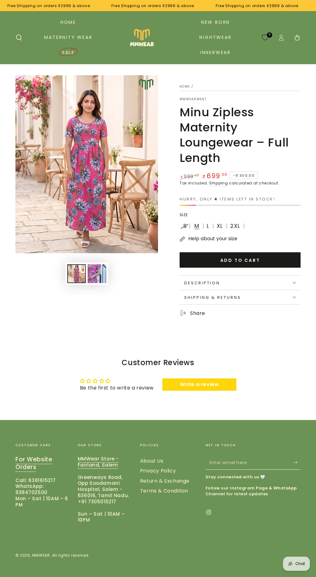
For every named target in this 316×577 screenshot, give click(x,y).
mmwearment (193, 99)
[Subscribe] (297, 462)
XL (220, 226)
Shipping (218, 183)
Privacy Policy (158, 470)
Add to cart (240, 260)
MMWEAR (41, 555)
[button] (19, 37)
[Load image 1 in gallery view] (76, 273)
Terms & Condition (164, 490)
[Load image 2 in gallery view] (97, 273)
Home (185, 86)
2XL (235, 226)
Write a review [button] (199, 384)
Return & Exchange (164, 480)
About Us (152, 460)
